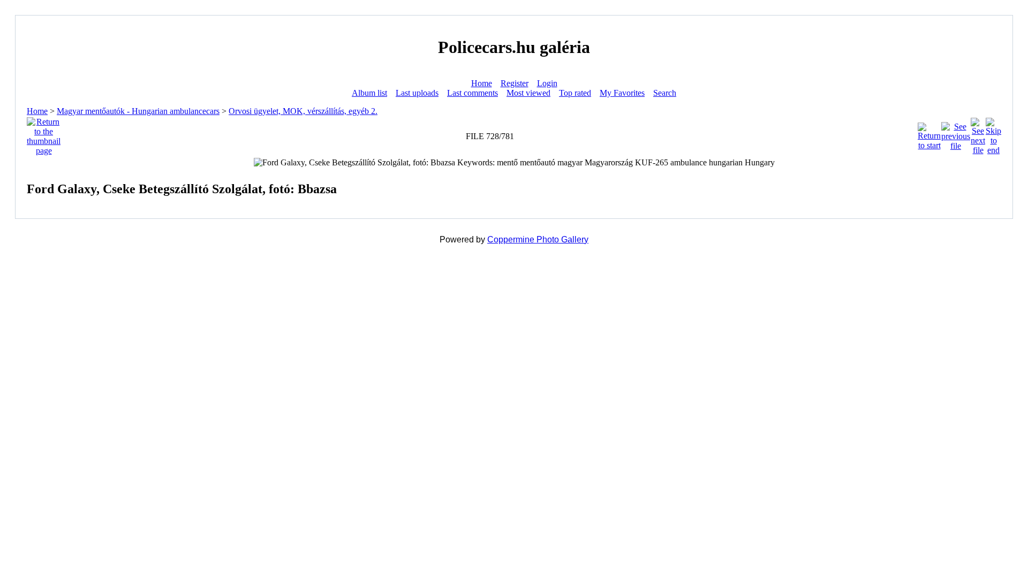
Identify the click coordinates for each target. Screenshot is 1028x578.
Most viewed (528, 92)
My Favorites (622, 92)
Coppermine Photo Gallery (537, 239)
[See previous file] (955, 133)
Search (664, 92)
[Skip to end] (993, 133)
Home (481, 83)
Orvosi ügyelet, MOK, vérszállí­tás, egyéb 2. (303, 111)
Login (547, 83)
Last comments (472, 92)
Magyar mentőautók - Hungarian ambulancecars (138, 111)
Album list (369, 92)
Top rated (575, 92)
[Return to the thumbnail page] (44, 133)
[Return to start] (929, 133)
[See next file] (978, 133)
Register (514, 83)
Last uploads (417, 92)
